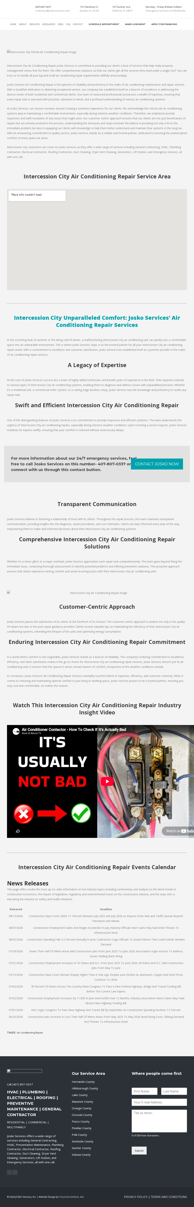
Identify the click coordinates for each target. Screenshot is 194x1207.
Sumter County (81, 1148)
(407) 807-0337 (22, 1084)
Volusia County (81, 1154)
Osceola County (82, 1115)
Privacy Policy (136, 1197)
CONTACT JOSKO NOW (157, 464)
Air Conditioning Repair (30, 1032)
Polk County (79, 1135)
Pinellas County (82, 1128)
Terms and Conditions (169, 1197)
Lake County (80, 1095)
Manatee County (82, 1101)
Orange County (82, 1108)
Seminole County (82, 1141)
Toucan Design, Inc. (71, 1196)
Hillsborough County (85, 1088)
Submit (139, 1150)
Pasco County (81, 1121)
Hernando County (83, 1082)
